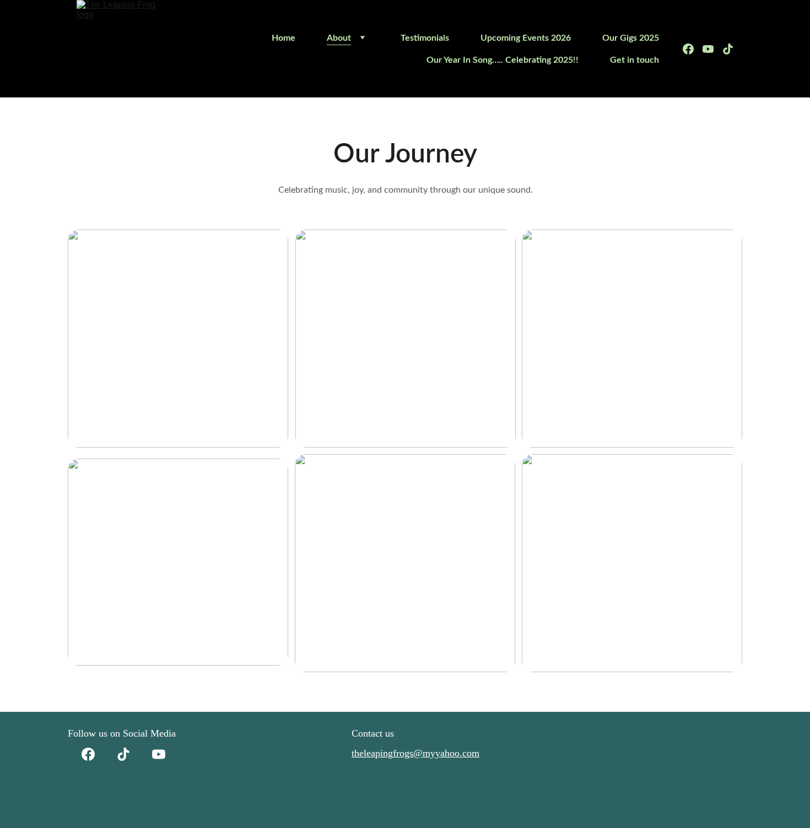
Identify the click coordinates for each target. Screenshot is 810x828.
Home (283, 38)
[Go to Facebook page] (693, 49)
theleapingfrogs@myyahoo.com (415, 753)
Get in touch (634, 60)
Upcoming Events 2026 (525, 38)
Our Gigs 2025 (630, 38)
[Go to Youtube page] (712, 49)
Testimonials (425, 38)
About (339, 38)
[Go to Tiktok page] (727, 49)
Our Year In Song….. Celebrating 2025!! (502, 60)
